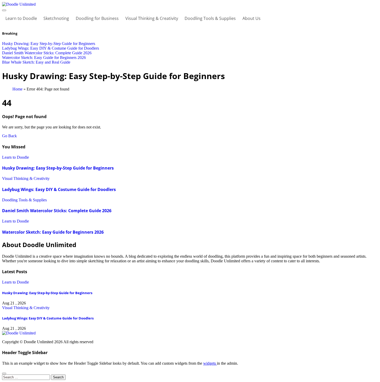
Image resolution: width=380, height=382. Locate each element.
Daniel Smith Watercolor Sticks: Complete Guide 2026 (56, 210)
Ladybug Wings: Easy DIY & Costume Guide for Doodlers (59, 189)
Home (17, 89)
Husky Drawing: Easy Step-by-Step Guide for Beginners (58, 168)
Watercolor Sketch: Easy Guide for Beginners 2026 (53, 232)
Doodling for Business (97, 18)
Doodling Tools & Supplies (210, 18)
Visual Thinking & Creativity (151, 18)
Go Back (9, 136)
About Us (251, 18)
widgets (210, 363)
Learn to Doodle (21, 18)
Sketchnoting (56, 18)
